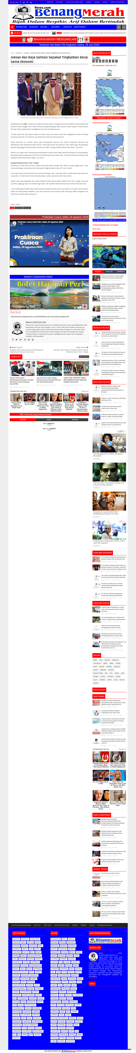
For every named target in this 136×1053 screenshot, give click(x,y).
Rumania (54, 1015)
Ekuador (72, 959)
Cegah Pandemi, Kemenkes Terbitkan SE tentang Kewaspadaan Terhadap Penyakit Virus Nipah (113, 721)
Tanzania (62, 1028)
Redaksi (88, 2)
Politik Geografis (19, 988)
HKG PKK (26, 952)
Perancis (66, 1008)
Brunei (53, 955)
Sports (35, 991)
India (71, 968)
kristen (16, 1015)
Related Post (16, 357)
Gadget (37, 949)
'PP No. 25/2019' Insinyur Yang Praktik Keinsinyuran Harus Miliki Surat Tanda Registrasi (113, 914)
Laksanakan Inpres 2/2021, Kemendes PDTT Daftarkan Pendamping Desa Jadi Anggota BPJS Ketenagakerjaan (113, 362)
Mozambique (77, 995)
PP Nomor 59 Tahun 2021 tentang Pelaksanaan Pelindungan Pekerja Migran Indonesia (112, 585)
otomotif (37, 1018)
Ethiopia (54, 962)
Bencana (16, 945)
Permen (33, 978)
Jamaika (71, 972)
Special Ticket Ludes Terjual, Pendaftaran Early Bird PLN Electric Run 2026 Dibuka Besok (49, 380)
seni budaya (27, 1031)
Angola (62, 942)
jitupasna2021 (18, 1008)
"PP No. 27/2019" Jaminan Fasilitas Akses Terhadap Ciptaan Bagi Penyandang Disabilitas (112, 903)
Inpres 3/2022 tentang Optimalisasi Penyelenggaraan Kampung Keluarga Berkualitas (113, 344)
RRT (68, 1011)
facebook (75, 420)
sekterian (16, 1031)
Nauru (70, 998)
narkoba (36, 1015)
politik (38, 1028)
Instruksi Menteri (34, 955)
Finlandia (75, 962)
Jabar (105, 663)
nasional (125, 33)
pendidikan (17, 1024)
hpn (14, 1005)
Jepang (78, 972)
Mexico (68, 995)
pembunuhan (37, 1021)
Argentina (54, 945)
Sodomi (15, 991)
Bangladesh (55, 952)
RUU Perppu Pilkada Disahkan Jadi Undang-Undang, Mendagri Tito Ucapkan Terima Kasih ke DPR (112, 883)
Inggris (78, 968)
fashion (16, 1001)
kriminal (36, 1011)
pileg (24, 1028)
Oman (53, 1005)
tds (14, 1034)
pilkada (31, 1028)
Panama (77, 1005)
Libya (74, 985)
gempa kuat (32, 1001)
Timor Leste (55, 1031)
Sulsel (103, 676)
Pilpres (29, 985)
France (53, 965)
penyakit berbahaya (30, 1024)
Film (31, 949)
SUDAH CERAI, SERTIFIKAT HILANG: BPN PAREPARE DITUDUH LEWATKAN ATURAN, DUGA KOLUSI (75, 380)
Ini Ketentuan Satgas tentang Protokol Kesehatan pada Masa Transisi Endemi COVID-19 (113, 741)
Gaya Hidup (17, 952)
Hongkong (64, 968)
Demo (40, 945)
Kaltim (95, 670)
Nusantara (37, 968)
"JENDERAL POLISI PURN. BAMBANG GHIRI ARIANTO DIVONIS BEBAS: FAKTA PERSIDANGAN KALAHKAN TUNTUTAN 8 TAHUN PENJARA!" (75, 33)
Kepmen (30, 959)
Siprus (53, 1021)
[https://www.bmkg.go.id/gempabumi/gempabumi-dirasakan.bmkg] (109, 147)
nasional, (40, 66)
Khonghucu (17, 962)
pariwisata (17, 1021)
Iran (58, 972)
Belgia (72, 952)
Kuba (79, 982)
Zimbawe (70, 1038)
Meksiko (54, 995)
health (40, 1001)
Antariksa (25, 939)
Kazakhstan (55, 978)
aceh (115, 680)
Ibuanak (16, 955)
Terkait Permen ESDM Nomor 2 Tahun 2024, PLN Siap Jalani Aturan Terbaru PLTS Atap (112, 609)
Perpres (16, 982)
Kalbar (101, 666)
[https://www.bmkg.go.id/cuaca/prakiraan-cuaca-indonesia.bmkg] (109, 257)
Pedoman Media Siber (117, 2)
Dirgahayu (16, 949)
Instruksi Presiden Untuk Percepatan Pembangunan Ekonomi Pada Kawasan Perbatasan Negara (113, 372)
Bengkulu (115, 660)
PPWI (31, 972)
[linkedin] (30, 2)
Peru (73, 1008)
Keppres (38, 959)
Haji (32, 952)
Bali (101, 660)
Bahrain (72, 949)
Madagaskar (55, 988)
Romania (74, 1011)
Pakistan (61, 1005)
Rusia (61, 1015)
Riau (122, 673)
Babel (95, 660)
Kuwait (53, 985)
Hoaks (38, 952)
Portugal (54, 1011)
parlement (26, 1021)
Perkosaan (25, 978)
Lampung (103, 670)
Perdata (16, 978)
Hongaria (54, 968)
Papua (117, 673)
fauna (23, 1001)
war (30, 1034)
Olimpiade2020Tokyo (20, 972)
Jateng (118, 663)
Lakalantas (35, 962)
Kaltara (109, 666)
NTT (111, 673)
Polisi (37, 985)
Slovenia (62, 1021)
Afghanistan (55, 939)
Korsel (64, 982)
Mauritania (71, 991)
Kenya (64, 978)
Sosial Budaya (26, 991)
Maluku (111, 670)
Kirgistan (72, 978)
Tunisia (64, 1031)
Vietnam (72, 1034)
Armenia (64, 945)
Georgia (68, 965)
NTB (106, 673)
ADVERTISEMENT (80, 27)
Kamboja (75, 975)
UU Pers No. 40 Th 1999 (61, 925)
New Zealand (55, 1001)
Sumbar (102, 680)
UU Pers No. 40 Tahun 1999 (74, 2)
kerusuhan (17, 1011)
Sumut (109, 680)
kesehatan (26, 1011)
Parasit (38, 972)
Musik (29, 968)
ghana (53, 1041)
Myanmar (54, 998)
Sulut (95, 680)
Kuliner (26, 962)
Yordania (54, 1038)
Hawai (76, 965)
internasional (30, 1005)
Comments (120, 272)
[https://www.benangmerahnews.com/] (105, 940)
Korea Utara (55, 982)
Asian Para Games (19, 942)
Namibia (62, 998)
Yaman (79, 1034)
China (76, 955)
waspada (37, 1034)
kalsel (122, 680)
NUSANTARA (34, 27)
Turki (71, 1031)
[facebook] (20, 2)
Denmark (63, 959)
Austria (54, 949)
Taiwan (53, 1028)
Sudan (53, 1024)
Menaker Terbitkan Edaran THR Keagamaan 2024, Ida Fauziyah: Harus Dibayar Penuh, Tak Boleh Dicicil (113, 702)
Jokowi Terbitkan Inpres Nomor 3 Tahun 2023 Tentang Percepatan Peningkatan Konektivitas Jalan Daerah (113, 334)
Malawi (73, 988)
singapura (70, 1041)
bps (14, 998)
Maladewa (65, 988)
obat (23, 1018)
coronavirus (22, 998)
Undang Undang (28, 995)
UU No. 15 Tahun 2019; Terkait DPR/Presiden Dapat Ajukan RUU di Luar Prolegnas (113, 893)
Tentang (97, 2)
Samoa (68, 1015)
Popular (109, 272)
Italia (64, 972)
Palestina (69, 1005)
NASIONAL (43, 27)
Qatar (62, 1011)
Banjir (37, 942)
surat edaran (38, 1031)
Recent (98, 272)
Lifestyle (24, 965)
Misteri (15, 968)
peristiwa (16, 1028)
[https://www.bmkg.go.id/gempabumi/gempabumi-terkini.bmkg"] (109, 92)
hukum (32, 33)
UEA (77, 1031)
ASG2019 (16, 939)
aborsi (38, 995)
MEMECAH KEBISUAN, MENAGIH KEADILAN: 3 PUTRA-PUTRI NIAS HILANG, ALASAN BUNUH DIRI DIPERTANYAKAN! (113, 308)
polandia (61, 1041)
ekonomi (19, 53)
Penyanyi (16, 975)
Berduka (24, 945)
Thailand (70, 1028)
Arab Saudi (71, 942)
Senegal (72, 1018)
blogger (23, 420)
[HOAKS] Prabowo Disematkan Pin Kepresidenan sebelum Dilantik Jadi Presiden (112, 843)
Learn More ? (93, 978)
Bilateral (33, 945)
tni (19, 1034)
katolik (28, 1008)
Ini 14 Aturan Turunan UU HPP (110, 873)
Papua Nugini (55, 1008)
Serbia (80, 1018)
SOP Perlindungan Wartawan (21, 925)
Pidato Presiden (18, 985)
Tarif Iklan (59, 2)
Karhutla (22, 959)
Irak (52, 972)
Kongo (80, 978)
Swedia (69, 1024)
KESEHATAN (68, 27)
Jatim (95, 666)
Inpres (23, 955)
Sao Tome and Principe (59, 1018)
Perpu (24, 982)
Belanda (65, 952)
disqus (49, 420)
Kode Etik (50, 2)
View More (85, 357)
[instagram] (27, 2)
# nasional (27, 208)
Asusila (30, 942)
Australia (72, 945)
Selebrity (39, 988)
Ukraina (54, 1034)
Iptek (15, 959)
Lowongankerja (35, 965)
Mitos (23, 968)
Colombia (54, 959)
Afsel (64, 939)
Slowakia (70, 1021)
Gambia (61, 965)
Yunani (62, 1038)
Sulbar (95, 676)
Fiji (61, 962)
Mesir (62, 995)
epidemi (40, 998)
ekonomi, (34, 66)
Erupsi (25, 949)
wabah (25, 1034)
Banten (107, 660)
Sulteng (110, 676)
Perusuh (31, 982)
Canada (69, 955)
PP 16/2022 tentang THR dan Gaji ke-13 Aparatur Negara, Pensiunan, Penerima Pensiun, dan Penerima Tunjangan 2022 (113, 567)
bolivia (78, 1038)
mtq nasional (25, 1015)
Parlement (55, 27)
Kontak (105, 2)
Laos (60, 985)
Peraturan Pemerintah (29, 975)
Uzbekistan (63, 1034)
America (71, 939)
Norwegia (73, 1001)
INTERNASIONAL (21, 27)
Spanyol (79, 1021)
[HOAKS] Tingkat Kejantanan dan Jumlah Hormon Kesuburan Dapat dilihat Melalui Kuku (111, 833)
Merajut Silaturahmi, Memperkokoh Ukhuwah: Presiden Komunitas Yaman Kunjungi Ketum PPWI (22, 381)
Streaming (16, 995)
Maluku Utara (98, 673)
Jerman (53, 975)
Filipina (67, 962)
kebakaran (37, 1008)
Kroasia (72, 982)
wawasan (16, 1038)
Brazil (79, 952)
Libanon (67, 985)
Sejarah (30, 988)
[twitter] (23, 2)
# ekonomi (18, 208)
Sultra (118, 676)
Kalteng (116, 666)
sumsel (95, 683)
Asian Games (35, 939)
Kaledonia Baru (64, 975)
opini (29, 1018)
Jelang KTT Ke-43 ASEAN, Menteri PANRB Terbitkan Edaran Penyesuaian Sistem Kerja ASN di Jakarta (113, 731)
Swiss (76, 1024)
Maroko (62, 991)
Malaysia (54, 991)
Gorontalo (97, 663)
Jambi (111, 663)
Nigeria (65, 1001)
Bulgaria (62, 955)
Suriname (61, 1024)
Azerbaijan (63, 949)
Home (12, 53)
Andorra (54, 942)
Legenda (16, 965)
